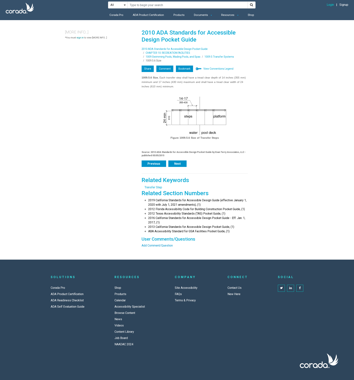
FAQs (178, 294)
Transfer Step (153, 187)
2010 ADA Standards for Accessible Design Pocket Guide (175, 48)
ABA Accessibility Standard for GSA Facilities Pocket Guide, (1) (189, 231)
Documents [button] (201, 15)
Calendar (120, 300)
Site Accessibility (186, 288)
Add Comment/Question (157, 245)
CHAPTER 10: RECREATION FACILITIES (168, 52)
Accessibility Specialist (129, 306)
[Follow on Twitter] (281, 288)
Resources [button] (228, 15)
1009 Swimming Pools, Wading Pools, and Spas (173, 56)
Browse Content (124, 313)
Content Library (124, 331)
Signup (343, 4)
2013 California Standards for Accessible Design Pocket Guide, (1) (191, 227)
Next (177, 163)
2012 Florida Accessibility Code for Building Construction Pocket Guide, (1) (196, 209)
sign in (80, 37)
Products (179, 15)
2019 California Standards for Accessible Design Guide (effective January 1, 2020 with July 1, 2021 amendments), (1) (197, 202)
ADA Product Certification (148, 15)
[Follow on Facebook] (299, 288)
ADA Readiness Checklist (67, 300)
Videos (119, 325)
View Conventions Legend (218, 68)
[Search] (252, 4)
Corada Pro (116, 15)
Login (330, 4)
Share (147, 68)
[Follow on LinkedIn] (290, 288)
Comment (165, 68)
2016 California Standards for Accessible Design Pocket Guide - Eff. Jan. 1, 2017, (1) (196, 220)
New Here (234, 294)
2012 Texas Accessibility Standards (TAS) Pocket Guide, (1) (186, 213)
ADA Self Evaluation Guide (67, 306)
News (118, 319)
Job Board (121, 338)
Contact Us (235, 288)
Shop (251, 15)
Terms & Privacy (185, 300)
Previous (154, 163)
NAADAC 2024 (123, 344)
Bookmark (184, 68)
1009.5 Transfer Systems (219, 56)
